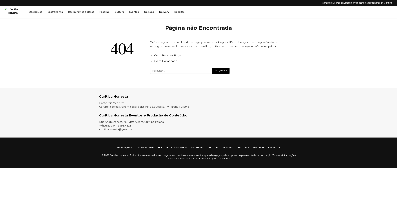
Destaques (35, 11)
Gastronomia (55, 11)
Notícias (149, 11)
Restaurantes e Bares (81, 11)
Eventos (134, 11)
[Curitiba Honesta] (13, 12)
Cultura (119, 11)
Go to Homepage (165, 61)
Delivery (164, 11)
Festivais (104, 11)
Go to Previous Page (167, 55)
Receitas (179, 11)
